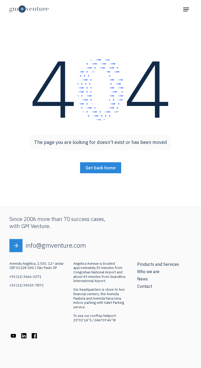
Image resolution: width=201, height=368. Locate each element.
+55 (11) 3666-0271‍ (25, 276)
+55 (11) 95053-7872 (26, 285)
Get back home (101, 167)
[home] (29, 9)
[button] (186, 9)
